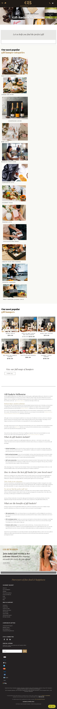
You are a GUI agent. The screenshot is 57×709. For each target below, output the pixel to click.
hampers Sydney (48, 412)
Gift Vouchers (5, 611)
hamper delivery (20, 400)
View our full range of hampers (20, 369)
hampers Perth (16, 413)
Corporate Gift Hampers (22, 689)
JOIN (25, 651)
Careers (4, 597)
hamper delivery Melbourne (33, 434)
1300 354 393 (49, 3)
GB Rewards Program (7, 615)
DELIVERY (5, 3)
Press (4, 596)
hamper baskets (24, 408)
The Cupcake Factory (40, 699)
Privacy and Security (7, 594)
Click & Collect (5, 613)
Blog (4, 599)
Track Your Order (6, 608)
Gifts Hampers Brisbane (33, 690)
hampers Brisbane (8, 413)
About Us (5, 587)
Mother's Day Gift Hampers (32, 688)
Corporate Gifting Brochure (8, 630)
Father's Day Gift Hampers (45, 688)
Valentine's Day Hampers (11, 688)
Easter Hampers (21, 688)
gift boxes (17, 427)
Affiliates (4, 591)
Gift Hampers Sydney (10, 690)
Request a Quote (6, 627)
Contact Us (5, 605)
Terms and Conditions (7, 592)
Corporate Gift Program (8, 625)
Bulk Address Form (6, 629)
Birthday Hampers (6, 616)
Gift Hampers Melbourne (21, 690)
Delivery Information (7, 610)
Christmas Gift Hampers (34, 689)
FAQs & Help (5, 606)
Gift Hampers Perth (44, 690)
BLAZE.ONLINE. (38, 703)
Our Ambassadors (6, 589)
